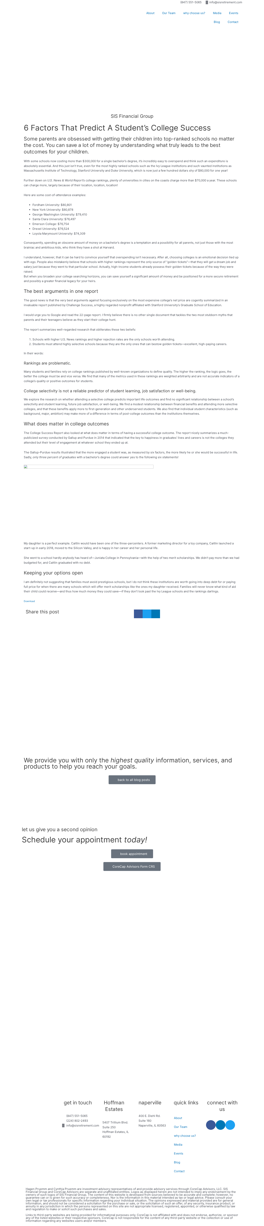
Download (29, 601)
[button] (138, 614)
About (150, 13)
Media (217, 13)
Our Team (168, 13)
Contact (233, 22)
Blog (217, 22)
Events (233, 13)
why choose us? (194, 13)
